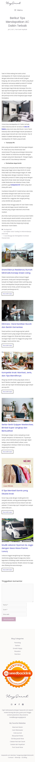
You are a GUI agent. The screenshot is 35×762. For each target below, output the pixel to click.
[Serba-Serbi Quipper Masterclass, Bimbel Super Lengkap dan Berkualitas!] (17, 420)
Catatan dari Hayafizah (17, 744)
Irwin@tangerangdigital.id (17, 717)
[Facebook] (19, 704)
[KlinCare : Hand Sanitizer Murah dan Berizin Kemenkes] (17, 320)
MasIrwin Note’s (17, 727)
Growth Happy (17, 648)
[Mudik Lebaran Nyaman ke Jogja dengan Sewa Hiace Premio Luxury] (17, 541)
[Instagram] (12, 704)
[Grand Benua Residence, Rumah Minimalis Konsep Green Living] (17, 265)
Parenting (17, 643)
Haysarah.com (5, 755)
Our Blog (24, 757)
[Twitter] (15, 704)
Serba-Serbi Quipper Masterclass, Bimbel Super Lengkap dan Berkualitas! (17, 427)
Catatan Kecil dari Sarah (17, 741)
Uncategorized (7, 229)
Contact (11, 757)
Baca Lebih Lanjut (7, 294)
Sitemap (17, 757)
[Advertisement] (17, 51)
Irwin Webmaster (17, 730)
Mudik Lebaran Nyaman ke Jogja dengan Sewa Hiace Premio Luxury (17, 548)
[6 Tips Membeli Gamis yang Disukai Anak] (17, 486)
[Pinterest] (23, 704)
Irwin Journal (17, 733)
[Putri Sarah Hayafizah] (13, 3)
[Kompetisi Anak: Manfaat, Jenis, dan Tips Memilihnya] (17, 368)
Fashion (17, 645)
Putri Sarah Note (17, 747)
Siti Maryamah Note (17, 739)
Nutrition (17, 654)
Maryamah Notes (17, 736)
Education (17, 651)
